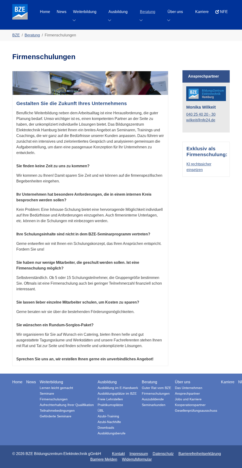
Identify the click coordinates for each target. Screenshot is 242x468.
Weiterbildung (51, 382)
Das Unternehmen (188, 388)
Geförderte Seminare (55, 416)
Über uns (182, 382)
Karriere (227, 382)
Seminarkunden (153, 405)
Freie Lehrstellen (110, 399)
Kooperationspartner (190, 405)
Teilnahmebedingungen (57, 410)
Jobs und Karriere (188, 399)
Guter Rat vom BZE (156, 388)
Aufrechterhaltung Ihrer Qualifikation (67, 405)
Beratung (149, 382)
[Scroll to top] (231, 457)
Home (17, 382)
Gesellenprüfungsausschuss (196, 410)
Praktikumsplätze (110, 405)
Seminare (47, 393)
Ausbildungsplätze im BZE (117, 393)
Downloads (106, 427)
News (31, 382)
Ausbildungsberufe (111, 433)
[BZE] (20, 11)
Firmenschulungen (54, 399)
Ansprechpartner (187, 393)
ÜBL (101, 410)
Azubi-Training (108, 416)
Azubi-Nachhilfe (109, 422)
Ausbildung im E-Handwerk (118, 388)
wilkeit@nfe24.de (200, 120)
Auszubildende (153, 399)
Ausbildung (107, 382)
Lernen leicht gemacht (56, 388)
